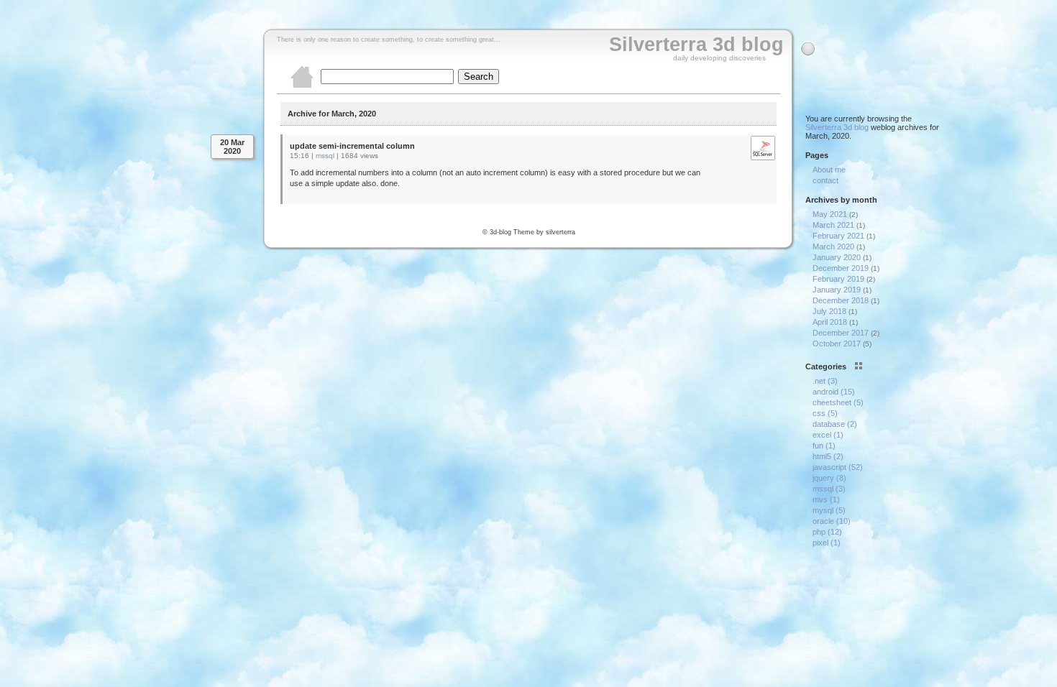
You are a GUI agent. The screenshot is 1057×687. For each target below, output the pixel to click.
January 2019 (837, 289)
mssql (325, 156)
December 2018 (841, 300)
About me (829, 169)
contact (825, 180)
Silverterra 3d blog (696, 44)
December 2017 (841, 332)
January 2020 (837, 257)
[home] (302, 86)
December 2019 (841, 268)
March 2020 (833, 246)
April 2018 (830, 322)
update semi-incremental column (352, 146)
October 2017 (837, 343)
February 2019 (838, 279)
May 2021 (830, 214)
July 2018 (829, 311)
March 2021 (833, 225)
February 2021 (838, 235)
